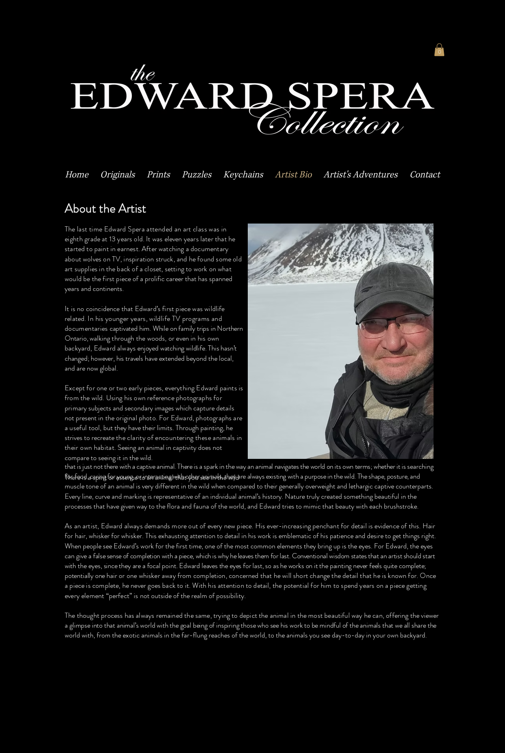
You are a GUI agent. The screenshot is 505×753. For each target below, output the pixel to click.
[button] (117, 175)
